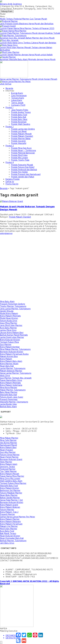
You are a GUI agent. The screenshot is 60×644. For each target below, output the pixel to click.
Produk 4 (10, 162)
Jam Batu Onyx (7, 543)
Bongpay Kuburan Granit (11, 459)
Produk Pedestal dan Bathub (24, 169)
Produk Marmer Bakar (21, 138)
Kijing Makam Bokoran (10, 507)
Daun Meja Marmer (8, 323)
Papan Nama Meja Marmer (12, 476)
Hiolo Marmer (6, 462)
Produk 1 (9, 107)
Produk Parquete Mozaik (22, 165)
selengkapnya (6, 233)
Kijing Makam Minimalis (10, 316)
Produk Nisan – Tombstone (23, 150)
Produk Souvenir (18, 141)
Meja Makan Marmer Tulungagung (15, 349)
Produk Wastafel (18, 143)
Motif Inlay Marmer (8, 528)
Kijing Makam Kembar (10, 347)
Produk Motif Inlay (19, 155)
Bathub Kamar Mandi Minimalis (14, 335)
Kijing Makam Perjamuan (11, 524)
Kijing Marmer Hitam (9, 363)
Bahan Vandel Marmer (10, 497)
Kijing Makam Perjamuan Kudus (14, 354)
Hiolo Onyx (5, 375)
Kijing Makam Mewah (9, 473)
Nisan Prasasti (6, 450)
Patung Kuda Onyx (8, 320)
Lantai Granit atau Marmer (12, 337)
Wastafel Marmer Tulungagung (14, 402)
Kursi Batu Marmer (8, 327)
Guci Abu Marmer (8, 452)
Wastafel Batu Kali (8, 394)
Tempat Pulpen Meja (9, 342)
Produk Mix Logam (19, 157)
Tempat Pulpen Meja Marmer (13, 483)
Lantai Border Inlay (8, 404)
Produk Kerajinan (19, 122)
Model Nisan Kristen (9, 318)
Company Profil (18, 105)
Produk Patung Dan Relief (22, 167)
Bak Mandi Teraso (8, 533)
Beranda (9, 88)
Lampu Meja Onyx (8, 330)
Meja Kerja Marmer (8, 387)
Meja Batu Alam (7, 301)
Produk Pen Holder (19, 172)
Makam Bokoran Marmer (11, 370)
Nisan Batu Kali (7, 366)
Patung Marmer (7, 509)
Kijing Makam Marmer (10, 519)
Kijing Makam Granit (9, 505)
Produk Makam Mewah (21, 133)
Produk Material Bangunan (23, 153)
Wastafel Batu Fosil (9, 485)
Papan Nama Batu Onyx (11, 380)
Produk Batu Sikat (19, 119)
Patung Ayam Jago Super (11, 397)
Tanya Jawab (17, 102)
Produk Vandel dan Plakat (22, 176)
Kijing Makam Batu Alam (11, 361)
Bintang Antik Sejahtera (11, 4)
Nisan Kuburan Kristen (10, 536)
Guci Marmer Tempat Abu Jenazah (16, 378)
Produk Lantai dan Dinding (23, 129)
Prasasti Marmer (7, 514)
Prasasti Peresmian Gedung (12, 304)
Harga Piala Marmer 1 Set (11, 500)
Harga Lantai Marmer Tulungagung (15, 373)
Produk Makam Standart (22, 136)
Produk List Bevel (19, 131)
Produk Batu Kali (18, 117)
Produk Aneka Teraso (21, 112)
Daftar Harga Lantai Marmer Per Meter (17, 516)
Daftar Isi (10, 181)
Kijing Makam (6, 359)
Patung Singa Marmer (10, 454)
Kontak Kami (17, 93)
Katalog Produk (13, 179)
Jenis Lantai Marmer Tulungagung (15, 308)
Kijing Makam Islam (8, 464)
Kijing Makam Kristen (9, 488)
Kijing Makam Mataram (10, 521)
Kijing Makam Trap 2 (9, 512)
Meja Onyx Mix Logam (10, 478)
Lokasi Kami (16, 100)
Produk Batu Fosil (19, 114)
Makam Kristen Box (9, 356)
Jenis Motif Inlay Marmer (11, 325)
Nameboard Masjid (8, 445)
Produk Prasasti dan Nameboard (25, 174)
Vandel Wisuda (6, 311)
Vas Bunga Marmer (8, 442)
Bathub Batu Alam (8, 406)
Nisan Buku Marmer (9, 495)
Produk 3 (10, 145)
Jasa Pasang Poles (19, 110)
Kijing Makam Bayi (8, 447)
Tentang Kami (17, 98)
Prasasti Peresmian (8, 399)
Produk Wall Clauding (20, 124)
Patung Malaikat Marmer (11, 493)
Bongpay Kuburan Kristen (11, 351)
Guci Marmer (5, 344)
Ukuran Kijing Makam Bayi (11, 332)
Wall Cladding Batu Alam (11, 481)
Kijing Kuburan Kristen (10, 339)
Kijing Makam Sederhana (11, 385)
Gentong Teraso (7, 466)
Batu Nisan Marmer (8, 392)
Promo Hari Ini (12, 184)
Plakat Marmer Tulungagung (13, 390)
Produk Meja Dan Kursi (21, 148)
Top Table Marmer (8, 471)
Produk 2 (10, 126)
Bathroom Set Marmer (10, 490)
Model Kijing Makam (9, 313)
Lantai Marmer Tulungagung (12, 368)
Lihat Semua (5, 84)
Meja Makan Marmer (9, 438)
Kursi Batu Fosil (7, 531)
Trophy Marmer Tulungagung (13, 306)
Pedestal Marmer (7, 469)
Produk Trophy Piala (20, 160)
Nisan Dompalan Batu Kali (12, 538)
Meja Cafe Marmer (8, 440)
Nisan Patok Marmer (9, 457)
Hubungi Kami (6, 11)
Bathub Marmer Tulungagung (13, 540)
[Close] (1, 642)
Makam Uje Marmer (9, 526)
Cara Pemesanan (19, 95)
